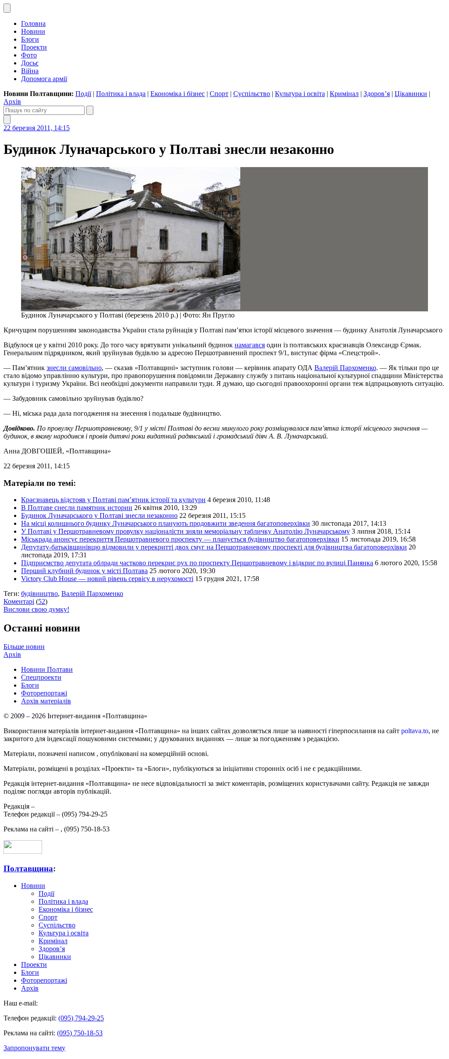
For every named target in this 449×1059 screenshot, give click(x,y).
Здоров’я (376, 93)
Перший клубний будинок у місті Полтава (84, 570)
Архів (12, 101)
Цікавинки (411, 93)
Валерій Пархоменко (345, 367)
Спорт (219, 93)
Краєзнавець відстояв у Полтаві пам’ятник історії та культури (113, 499)
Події (83, 93)
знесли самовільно (74, 367)
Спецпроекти (41, 677)
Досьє (30, 63)
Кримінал (344, 93)
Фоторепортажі (44, 693)
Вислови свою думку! (36, 609)
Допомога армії (44, 78)
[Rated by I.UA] (23, 851)
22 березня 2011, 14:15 (37, 128)
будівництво (39, 593)
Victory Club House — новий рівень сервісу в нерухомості (107, 578)
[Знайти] (89, 110)
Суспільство (251, 93)
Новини (33, 31)
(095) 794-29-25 (81, 1018)
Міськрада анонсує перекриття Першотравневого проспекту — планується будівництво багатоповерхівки (180, 539)
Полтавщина (28, 868)
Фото (29, 55)
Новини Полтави (47, 669)
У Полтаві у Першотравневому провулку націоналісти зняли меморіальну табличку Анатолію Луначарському (185, 531)
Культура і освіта (300, 93)
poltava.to (414, 731)
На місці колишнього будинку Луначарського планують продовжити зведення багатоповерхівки (165, 523)
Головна (33, 23)
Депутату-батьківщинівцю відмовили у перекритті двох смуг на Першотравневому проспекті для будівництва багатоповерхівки (214, 547)
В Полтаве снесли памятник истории (76, 507)
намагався (250, 345)
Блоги (30, 39)
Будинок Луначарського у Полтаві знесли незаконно (99, 515)
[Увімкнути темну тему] (7, 8)
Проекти (34, 47)
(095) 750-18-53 (80, 1033)
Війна (30, 71)
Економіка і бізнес (177, 93)
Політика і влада (121, 93)
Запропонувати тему (34, 1048)
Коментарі (19, 601)
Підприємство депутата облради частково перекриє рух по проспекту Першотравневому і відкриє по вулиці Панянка (197, 563)
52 (41, 601)
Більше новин (24, 646)
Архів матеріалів (46, 701)
